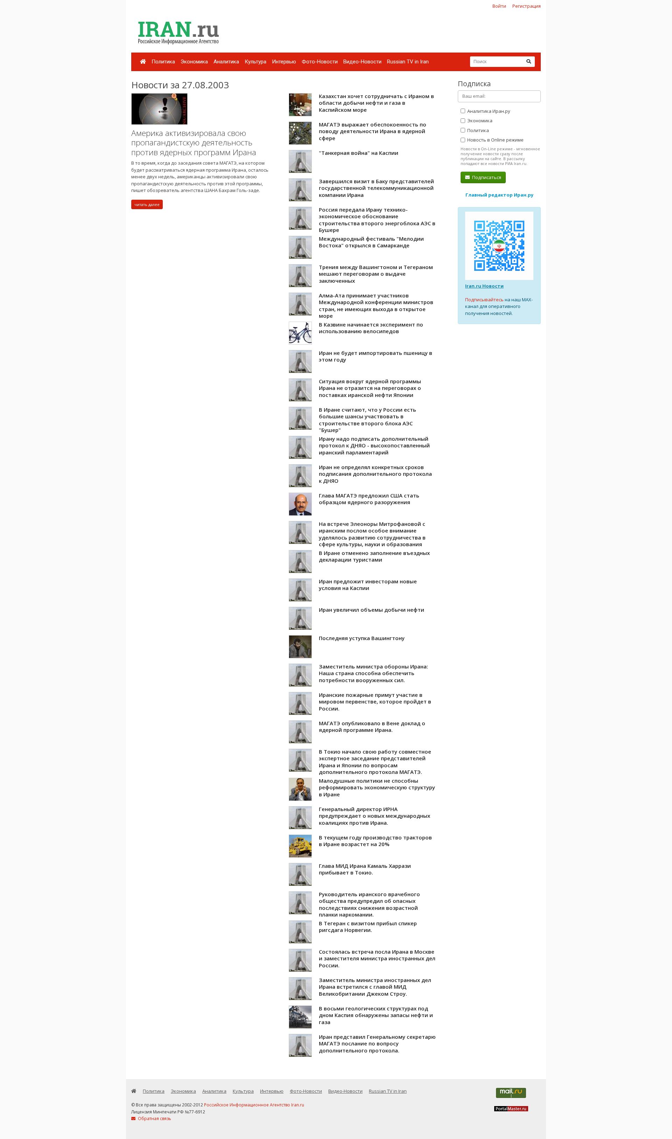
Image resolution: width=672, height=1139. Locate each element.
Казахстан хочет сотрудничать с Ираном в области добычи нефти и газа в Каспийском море (376, 102)
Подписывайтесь (484, 299)
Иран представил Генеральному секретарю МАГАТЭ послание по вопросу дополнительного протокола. (377, 1043)
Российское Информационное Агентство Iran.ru (254, 1105)
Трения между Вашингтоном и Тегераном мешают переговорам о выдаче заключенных (376, 273)
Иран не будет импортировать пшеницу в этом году (375, 356)
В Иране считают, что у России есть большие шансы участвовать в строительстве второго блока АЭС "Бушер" (367, 420)
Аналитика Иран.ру (488, 111)
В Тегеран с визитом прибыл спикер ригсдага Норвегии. (368, 927)
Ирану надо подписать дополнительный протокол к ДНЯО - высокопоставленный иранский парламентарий (374, 445)
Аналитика (226, 62)
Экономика (194, 62)
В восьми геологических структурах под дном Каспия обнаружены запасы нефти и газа (376, 1015)
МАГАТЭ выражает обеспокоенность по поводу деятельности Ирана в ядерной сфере (372, 131)
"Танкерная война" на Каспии (358, 152)
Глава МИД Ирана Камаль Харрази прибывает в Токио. (365, 869)
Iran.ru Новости (484, 286)
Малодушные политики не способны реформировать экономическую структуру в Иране (377, 787)
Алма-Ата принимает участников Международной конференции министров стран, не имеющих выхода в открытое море (376, 306)
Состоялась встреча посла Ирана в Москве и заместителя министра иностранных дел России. (377, 958)
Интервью (284, 62)
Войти (499, 6)
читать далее (147, 204)
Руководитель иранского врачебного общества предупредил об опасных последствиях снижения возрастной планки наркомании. (369, 904)
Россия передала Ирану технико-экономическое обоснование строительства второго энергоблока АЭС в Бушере (377, 220)
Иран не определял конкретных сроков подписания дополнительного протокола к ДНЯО (375, 474)
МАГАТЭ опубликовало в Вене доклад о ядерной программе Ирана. (372, 727)
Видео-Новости (362, 62)
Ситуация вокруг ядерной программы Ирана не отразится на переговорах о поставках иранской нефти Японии (370, 388)
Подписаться (486, 177)
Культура (255, 62)
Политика (163, 62)
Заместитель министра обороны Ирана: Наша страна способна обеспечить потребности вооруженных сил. (373, 673)
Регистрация (526, 6)
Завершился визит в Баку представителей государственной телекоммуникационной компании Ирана (376, 188)
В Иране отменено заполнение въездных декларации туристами (374, 556)
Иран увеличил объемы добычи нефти (371, 609)
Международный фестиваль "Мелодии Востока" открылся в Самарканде (371, 242)
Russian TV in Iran (408, 62)
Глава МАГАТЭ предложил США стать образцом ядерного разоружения (369, 499)
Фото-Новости (320, 62)
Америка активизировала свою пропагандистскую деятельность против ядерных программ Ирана (193, 143)
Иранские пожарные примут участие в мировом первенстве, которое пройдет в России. (375, 701)
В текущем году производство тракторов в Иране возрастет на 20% (375, 841)
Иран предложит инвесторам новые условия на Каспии (368, 585)
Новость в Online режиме (495, 140)
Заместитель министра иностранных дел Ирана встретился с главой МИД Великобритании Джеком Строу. (375, 986)
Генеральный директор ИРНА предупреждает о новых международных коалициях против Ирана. (374, 815)
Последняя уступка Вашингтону (362, 637)
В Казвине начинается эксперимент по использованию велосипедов (371, 328)
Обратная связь (154, 1118)
